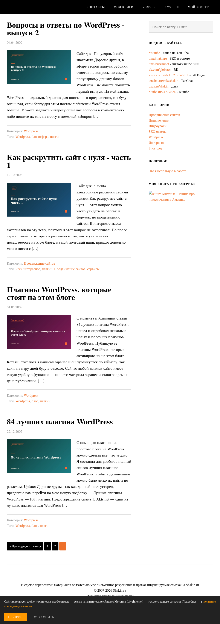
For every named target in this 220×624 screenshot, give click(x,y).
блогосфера (40, 136)
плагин (55, 136)
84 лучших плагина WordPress (60, 421)
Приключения (159, 120)
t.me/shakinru (158, 58)
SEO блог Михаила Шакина (39, 7)
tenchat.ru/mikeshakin (163, 80)
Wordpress (31, 131)
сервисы (93, 269)
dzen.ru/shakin (158, 86)
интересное (31, 269)
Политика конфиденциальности (110, 596)
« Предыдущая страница (25, 546)
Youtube (154, 52)
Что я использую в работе (167, 171)
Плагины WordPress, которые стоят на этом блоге (59, 293)
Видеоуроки (158, 126)
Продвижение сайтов (39, 263)
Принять (15, 617)
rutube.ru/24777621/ (162, 91)
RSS (18, 269)
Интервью (156, 142)
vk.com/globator (160, 69)
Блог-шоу (155, 148)
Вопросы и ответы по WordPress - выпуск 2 (65, 28)
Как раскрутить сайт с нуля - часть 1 (69, 160)
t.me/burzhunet (159, 64)
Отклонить (44, 617)
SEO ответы (158, 131)
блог (35, 401)
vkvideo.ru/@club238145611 (169, 75)
